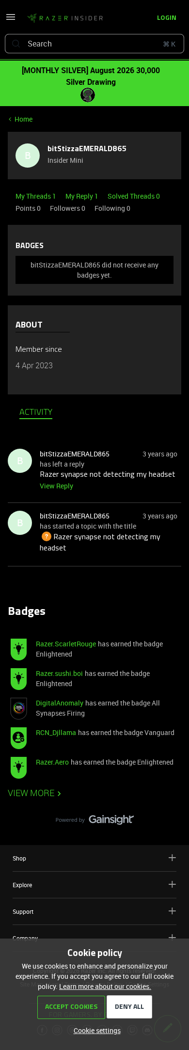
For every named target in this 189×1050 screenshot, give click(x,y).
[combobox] (94, 43)
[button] (10, 20)
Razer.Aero (52, 762)
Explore (22, 885)
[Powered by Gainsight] (95, 822)
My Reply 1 (82, 196)
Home (23, 119)
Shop (19, 858)
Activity (35, 412)
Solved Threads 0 (134, 196)
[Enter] (16, 43)
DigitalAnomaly (59, 702)
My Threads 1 (37, 196)
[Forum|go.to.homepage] (65, 18)
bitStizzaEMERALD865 (86, 149)
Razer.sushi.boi (59, 673)
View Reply (56, 485)
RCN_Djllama (56, 732)
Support (23, 911)
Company (25, 938)
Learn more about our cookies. (105, 986)
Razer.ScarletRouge (66, 643)
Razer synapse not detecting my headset (107, 475)
